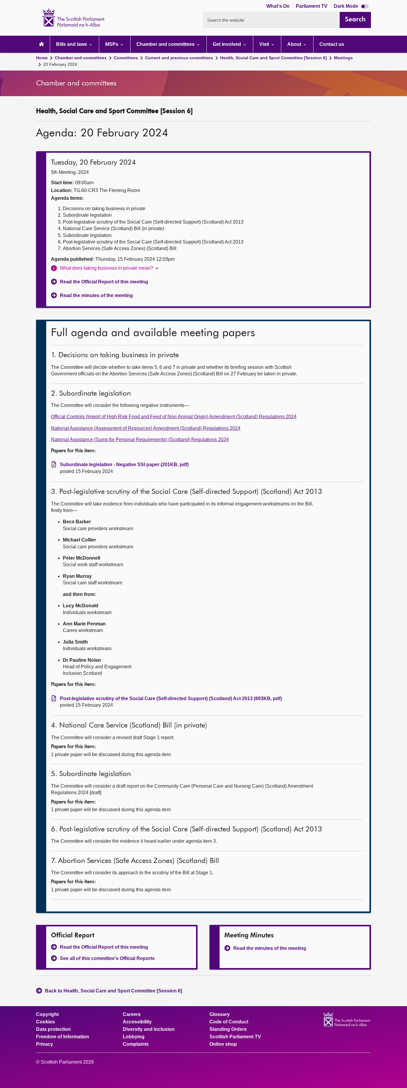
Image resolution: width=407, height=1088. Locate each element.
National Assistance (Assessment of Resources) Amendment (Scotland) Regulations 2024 (145, 428)
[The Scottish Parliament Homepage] (41, 44)
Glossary (219, 1014)
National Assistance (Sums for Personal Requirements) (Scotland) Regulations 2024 (140, 439)
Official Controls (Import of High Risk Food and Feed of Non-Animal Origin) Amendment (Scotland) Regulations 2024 (173, 416)
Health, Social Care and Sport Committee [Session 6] (273, 57)
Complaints (136, 1044)
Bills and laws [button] (72, 44)
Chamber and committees (81, 57)
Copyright (47, 1014)
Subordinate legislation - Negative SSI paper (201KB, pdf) (124, 464)
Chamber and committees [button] (166, 44)
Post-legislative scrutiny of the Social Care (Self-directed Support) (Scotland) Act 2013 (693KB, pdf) (171, 698)
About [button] (294, 44)
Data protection (53, 1029)
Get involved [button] (227, 44)
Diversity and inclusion (149, 1029)
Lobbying (134, 1036)
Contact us (331, 44)
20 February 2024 (60, 64)
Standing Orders (228, 1029)
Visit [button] (264, 44)
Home (42, 57)
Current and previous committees (179, 57)
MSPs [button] (112, 44)
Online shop (223, 1044)
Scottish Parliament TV (235, 1036)
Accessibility (137, 1022)
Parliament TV (312, 6)
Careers (132, 1014)
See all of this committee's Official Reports (107, 958)
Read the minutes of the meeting (96, 295)
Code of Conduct (228, 1022)
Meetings (343, 57)
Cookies (45, 1022)
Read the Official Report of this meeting (104, 281)
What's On (278, 6)
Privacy (44, 1044)
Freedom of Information (62, 1036)
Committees (126, 57)
